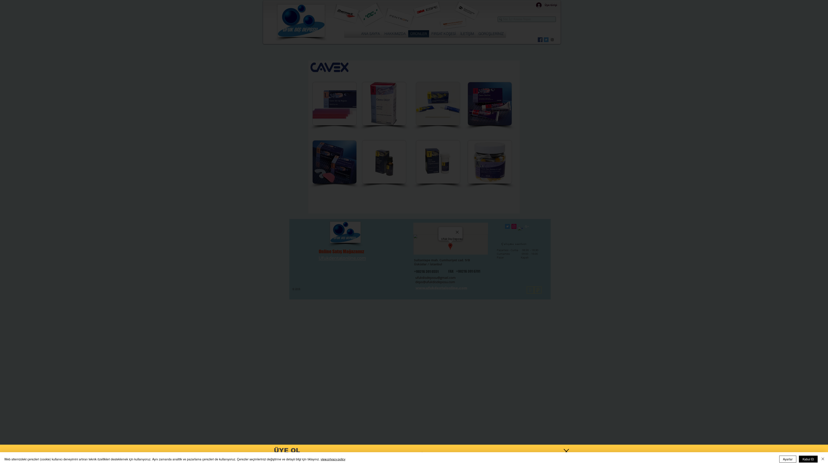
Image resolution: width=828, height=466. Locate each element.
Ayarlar (788, 459)
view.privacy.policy (333, 459)
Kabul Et (808, 459)
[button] (566, 451)
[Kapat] (822, 459)
